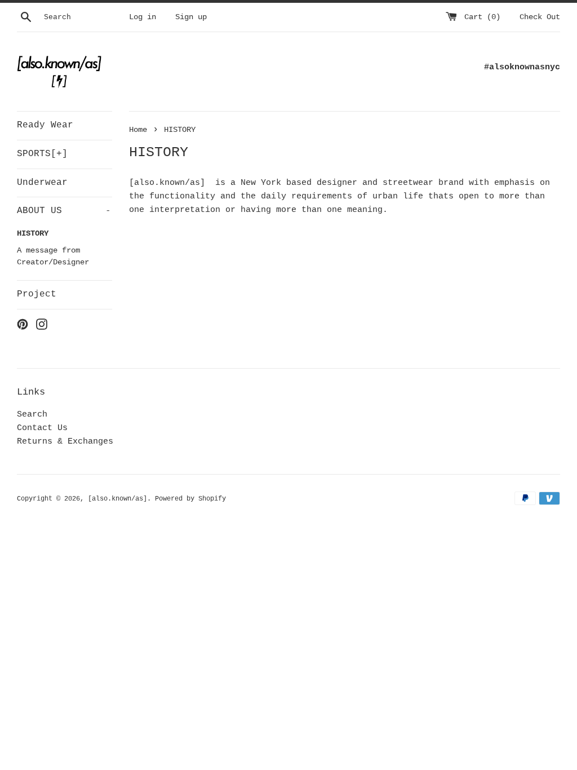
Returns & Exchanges (65, 441)
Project (36, 294)
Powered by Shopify (190, 499)
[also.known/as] (117, 499)
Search (32, 414)
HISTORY (32, 233)
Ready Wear (45, 125)
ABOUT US (64, 211)
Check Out (540, 17)
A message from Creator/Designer (53, 256)
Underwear (42, 183)
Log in (142, 17)
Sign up (191, 17)
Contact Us (42, 428)
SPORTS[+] (42, 154)
